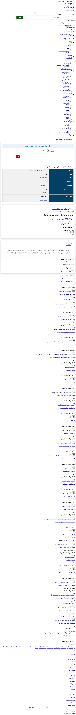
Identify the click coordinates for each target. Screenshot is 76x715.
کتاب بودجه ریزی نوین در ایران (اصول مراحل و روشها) (64, 458)
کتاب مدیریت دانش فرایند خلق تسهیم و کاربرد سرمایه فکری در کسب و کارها (62, 357)
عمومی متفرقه (65, 128)
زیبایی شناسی (66, 97)
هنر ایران (67, 111)
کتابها (68, 48)
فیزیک (67, 76)
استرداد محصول (71, 670)
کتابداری (70, 134)
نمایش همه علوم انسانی (66, 69)
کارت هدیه (72, 686)
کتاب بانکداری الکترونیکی (69, 382)
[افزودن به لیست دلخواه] (71, 315)
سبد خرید (60, 25)
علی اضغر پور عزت (55, 219)
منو (67, 27)
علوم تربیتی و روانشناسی (63, 65)
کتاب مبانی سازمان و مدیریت (68, 281)
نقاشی (67, 108)
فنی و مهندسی (68, 79)
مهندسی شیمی (65, 83)
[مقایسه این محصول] (70, 315)
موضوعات (72, 683)
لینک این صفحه (43, 200)
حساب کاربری (71, 697)
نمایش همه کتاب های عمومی (65, 132)
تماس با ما (72, 667)
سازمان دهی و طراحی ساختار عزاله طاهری (64, 648)
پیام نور (70, 119)
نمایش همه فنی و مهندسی (66, 90)
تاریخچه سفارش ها (70, 700)
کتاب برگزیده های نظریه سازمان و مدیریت (66, 319)
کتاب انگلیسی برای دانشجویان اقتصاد (67, 446)
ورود (68, 6)
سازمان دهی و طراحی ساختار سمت (44, 648)
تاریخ (68, 62)
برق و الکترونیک (65, 80)
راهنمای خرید (72, 656)
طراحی (67, 100)
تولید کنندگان (72, 678)
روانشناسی (66, 126)
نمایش (67, 110)
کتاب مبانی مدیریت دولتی (69, 484)
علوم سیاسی (66, 66)
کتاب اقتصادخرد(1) (70, 420)
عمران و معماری (65, 81)
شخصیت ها (72, 681)
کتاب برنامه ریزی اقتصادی (68, 433)
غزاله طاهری (64, 219)
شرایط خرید (72, 661)
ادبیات (67, 122)
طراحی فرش (66, 103)
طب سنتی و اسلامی (67, 56)
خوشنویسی (66, 96)
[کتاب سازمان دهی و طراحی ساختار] (61, 209)
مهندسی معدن (65, 84)
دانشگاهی (70, 44)
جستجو (59, 14)
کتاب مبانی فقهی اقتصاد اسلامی (67, 408)
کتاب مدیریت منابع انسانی (69, 471)
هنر (71, 94)
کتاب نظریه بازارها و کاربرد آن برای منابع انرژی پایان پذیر (65, 395)
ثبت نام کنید (62, 271)
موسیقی (67, 107)
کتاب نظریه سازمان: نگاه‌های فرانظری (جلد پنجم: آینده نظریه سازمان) (63, 635)
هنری (68, 131)
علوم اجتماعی (66, 63)
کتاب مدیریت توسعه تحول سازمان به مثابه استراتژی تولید (65, 344)
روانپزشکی (69, 55)
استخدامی (70, 35)
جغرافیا (67, 45)
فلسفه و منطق (65, 67)
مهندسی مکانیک (65, 86)
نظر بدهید (67, 234)
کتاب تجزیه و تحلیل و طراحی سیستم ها (66, 585)
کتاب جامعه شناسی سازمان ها (67, 294)
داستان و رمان (65, 125)
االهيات (67, 59)
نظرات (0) (68, 245)
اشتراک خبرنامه (71, 705)
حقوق (71, 42)
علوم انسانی (69, 58)
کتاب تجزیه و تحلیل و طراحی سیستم (67, 306)
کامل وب (61, 711)
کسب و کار (69, 135)
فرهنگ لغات (66, 46)
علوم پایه (70, 70)
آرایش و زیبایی (68, 32)
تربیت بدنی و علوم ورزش (66, 39)
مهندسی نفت (66, 89)
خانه (71, 29)
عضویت (67, 4)
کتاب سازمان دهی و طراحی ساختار (63, 139)
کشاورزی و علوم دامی (63, 51)
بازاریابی (73, 689)
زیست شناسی (65, 73)
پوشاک (67, 115)
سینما (68, 98)
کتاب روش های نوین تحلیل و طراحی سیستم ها (65, 598)
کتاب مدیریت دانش (70, 370)
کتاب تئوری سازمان (70, 560)
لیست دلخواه (72, 702)
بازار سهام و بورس (67, 38)
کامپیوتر (67, 49)
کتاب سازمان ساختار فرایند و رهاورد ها (67, 547)
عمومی (67, 52)
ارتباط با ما (69, 31)
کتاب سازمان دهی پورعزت (24, 646)
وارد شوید (68, 271)
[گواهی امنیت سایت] (38, 707)
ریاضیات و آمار (65, 72)
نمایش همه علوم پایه (67, 77)
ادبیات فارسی (66, 60)
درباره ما (73, 654)
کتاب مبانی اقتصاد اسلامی (69, 496)
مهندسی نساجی (65, 87)
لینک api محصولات (67, 91)
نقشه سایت (72, 672)
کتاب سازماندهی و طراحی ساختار (67, 572)
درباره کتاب (68, 243)
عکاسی (67, 104)
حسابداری (70, 41)
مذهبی (67, 129)
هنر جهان (67, 112)
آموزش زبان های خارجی (66, 34)
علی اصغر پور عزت (47, 646)
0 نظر (72, 234)
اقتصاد (70, 37)
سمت (66, 218)
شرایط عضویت (71, 659)
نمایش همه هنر (68, 118)
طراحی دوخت (65, 101)
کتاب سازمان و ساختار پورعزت (9, 646)
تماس (70, 25)
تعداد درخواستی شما (69, 230)
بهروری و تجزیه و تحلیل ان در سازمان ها (66, 610)
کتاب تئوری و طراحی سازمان (68, 534)
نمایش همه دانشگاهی (67, 53)
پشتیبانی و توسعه (71, 711)
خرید (72, 232)
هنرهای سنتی (66, 114)
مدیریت (70, 93)
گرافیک (67, 117)
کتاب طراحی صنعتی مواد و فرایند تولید (67, 623)
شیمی (67, 74)
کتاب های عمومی (68, 121)
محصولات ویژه (71, 691)
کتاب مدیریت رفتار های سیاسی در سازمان (66, 332)
